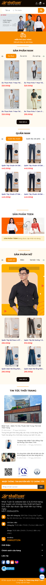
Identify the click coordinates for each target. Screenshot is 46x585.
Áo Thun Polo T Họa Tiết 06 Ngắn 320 (34, 83)
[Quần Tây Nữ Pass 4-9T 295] (12, 328)
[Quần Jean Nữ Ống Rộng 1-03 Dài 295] (12, 356)
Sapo (28, 583)
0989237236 (14, 540)
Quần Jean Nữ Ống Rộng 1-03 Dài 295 (12, 369)
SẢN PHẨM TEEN (23, 214)
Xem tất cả (23, 122)
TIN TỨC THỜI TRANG (23, 390)
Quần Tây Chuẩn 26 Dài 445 (34, 194)
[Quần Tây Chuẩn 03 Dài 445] (34, 153)
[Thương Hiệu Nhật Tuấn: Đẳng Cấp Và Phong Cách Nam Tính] (9, 444)
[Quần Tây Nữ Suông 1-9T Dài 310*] (34, 328)
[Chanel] (8, 472)
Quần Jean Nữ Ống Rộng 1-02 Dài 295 (34, 369)
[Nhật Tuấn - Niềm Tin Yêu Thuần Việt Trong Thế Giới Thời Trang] (23, 409)
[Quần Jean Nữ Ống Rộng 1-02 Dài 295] (34, 356)
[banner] (23, 226)
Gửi (41, 487)
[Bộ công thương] (8, 568)
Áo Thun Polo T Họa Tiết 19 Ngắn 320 (12, 83)
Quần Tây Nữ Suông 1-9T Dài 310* (34, 340)
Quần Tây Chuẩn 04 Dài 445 (12, 165)
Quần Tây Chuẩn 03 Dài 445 (34, 165)
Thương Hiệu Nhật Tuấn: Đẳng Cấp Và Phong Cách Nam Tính (30, 441)
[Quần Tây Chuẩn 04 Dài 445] (12, 153)
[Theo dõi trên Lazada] (16, 562)
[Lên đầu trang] (42, 581)
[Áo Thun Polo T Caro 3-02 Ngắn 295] (34, 99)
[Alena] (23, 22)
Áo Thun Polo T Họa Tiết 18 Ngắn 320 (12, 111)
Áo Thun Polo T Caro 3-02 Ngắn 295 (34, 111)
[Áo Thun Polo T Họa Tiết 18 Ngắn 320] (12, 99)
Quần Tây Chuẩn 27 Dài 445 (12, 194)
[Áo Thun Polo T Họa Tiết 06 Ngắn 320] (34, 70)
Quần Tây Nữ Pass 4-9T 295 (12, 340)
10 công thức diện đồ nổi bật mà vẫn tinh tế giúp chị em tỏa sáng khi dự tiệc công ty (30, 454)
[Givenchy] (37, 472)
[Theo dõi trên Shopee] (12, 562)
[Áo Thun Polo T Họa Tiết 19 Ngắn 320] (12, 70)
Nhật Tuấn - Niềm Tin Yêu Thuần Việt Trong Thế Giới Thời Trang (21, 427)
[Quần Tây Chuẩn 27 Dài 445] (12, 182)
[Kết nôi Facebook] (4, 562)
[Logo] (11, 3)
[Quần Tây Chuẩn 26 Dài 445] (34, 182)
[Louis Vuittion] (23, 472)
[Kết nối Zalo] (8, 562)
